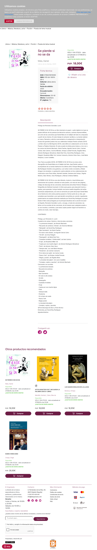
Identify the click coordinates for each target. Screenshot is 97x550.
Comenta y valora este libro (46, 111)
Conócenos (53, 490)
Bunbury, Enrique (70, 391)
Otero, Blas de (51, 395)
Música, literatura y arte (16, 28)
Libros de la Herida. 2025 (47, 64)
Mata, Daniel (9, 384)
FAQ (51, 501)
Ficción (29, 28)
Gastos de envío (55, 497)
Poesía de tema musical (42, 28)
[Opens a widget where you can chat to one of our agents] (7, 546)
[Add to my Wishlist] (69, 75)
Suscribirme (41, 519)
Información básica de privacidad (32, 524)
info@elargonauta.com (35, 496)
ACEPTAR (9, 21)
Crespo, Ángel (9, 457)
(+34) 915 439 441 (34, 494)
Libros (3, 28)
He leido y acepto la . (25, 524)
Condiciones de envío (56, 494)
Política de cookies (56, 492)
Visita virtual (53, 499)
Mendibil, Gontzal (40, 395)
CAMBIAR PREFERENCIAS (24, 21)
